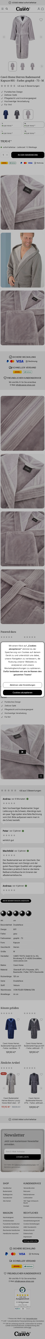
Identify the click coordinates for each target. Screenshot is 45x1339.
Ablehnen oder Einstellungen (22, 685)
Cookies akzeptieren (22, 692)
